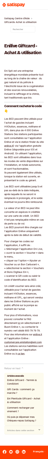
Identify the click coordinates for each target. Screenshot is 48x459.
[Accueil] (13, 4)
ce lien (21, 353)
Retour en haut (12, 368)
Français (38, 451)
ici (19, 323)
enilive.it (8, 145)
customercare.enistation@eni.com (23, 342)
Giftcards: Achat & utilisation (20, 22)
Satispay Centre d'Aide (17, 18)
